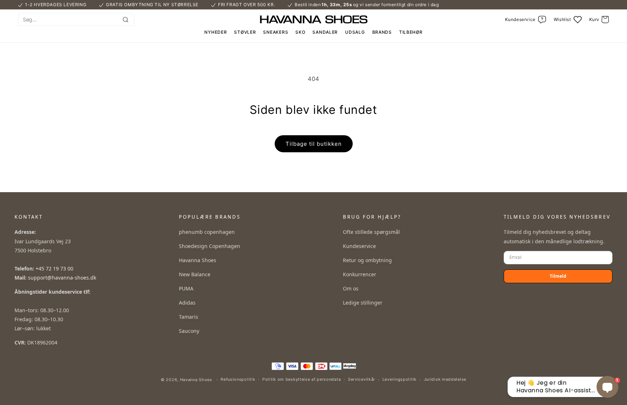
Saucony (189, 330)
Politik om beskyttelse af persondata (301, 379)
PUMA (186, 288)
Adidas (187, 302)
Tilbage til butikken (314, 143)
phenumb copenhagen (207, 231)
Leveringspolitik (399, 379)
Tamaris (188, 316)
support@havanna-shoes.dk (62, 277)
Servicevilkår (361, 379)
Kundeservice (359, 246)
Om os (350, 288)
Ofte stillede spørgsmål (371, 231)
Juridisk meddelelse (445, 379)
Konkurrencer (359, 274)
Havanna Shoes (197, 260)
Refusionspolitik (238, 379)
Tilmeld (558, 276)
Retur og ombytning (367, 260)
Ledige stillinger (362, 302)
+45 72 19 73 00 (54, 268)
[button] (599, 19)
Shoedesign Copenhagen (209, 246)
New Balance (194, 274)
